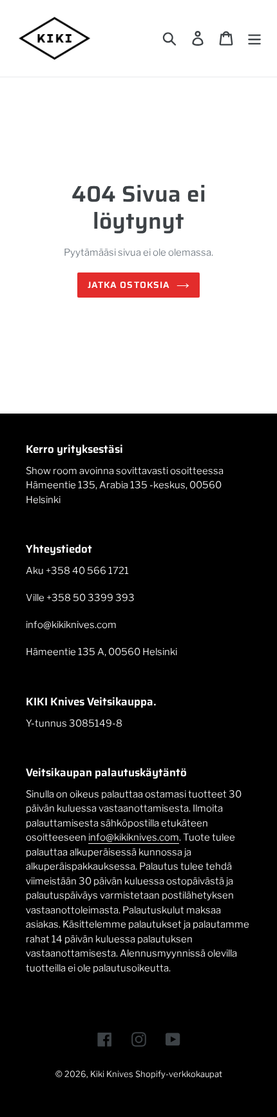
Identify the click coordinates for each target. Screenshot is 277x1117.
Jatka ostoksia (129, 285)
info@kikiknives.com (133, 837)
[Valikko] (254, 38)
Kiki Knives (111, 1074)
